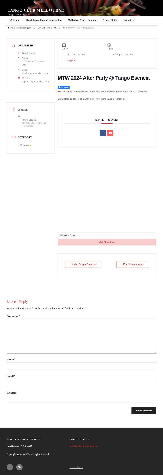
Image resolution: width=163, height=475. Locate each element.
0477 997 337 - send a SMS (33, 63)
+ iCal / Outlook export (132, 264)
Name (11, 359)
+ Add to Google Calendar (83, 264)
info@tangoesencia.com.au (35, 73)
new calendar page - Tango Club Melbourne (33, 28)
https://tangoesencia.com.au (36, 81)
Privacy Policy (76, 467)
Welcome (14, 19)
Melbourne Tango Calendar (82, 19)
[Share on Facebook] (103, 133)
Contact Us (128, 19)
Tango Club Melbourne (36, 10)
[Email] (110, 133)
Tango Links (110, 19)
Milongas (56, 28)
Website (11, 392)
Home (10, 28)
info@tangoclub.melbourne (83, 445)
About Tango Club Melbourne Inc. (43, 19)
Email (11, 376)
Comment (13, 316)
